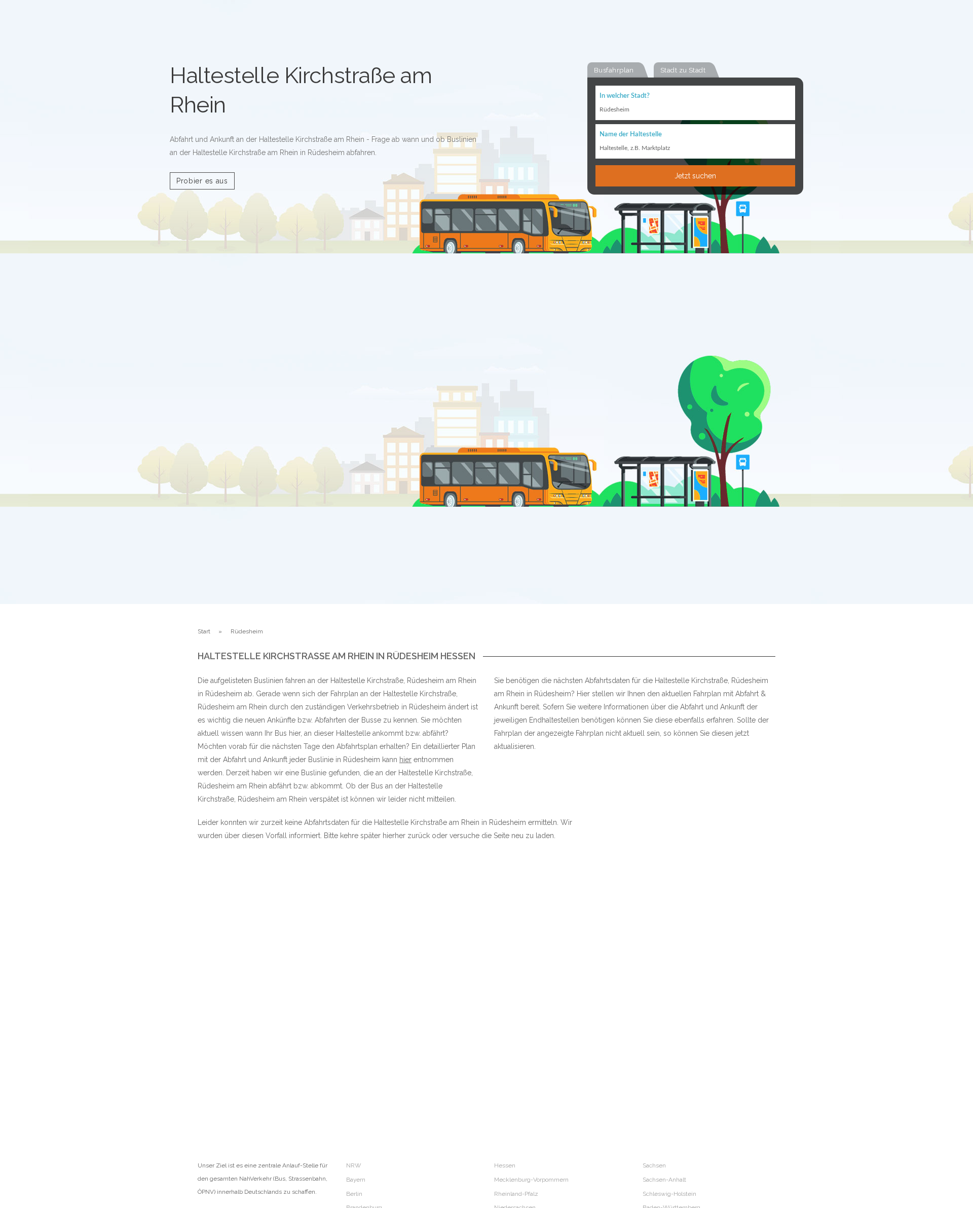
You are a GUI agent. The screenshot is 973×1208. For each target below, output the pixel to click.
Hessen (504, 1165)
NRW (353, 1165)
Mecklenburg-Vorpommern (531, 1179)
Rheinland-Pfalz (516, 1193)
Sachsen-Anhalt (664, 1179)
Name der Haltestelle (631, 134)
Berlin (354, 1193)
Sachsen (654, 1165)
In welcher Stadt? (625, 96)
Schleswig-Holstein (669, 1193)
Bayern (355, 1179)
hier (405, 760)
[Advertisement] (669, 958)
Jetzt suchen (695, 176)
